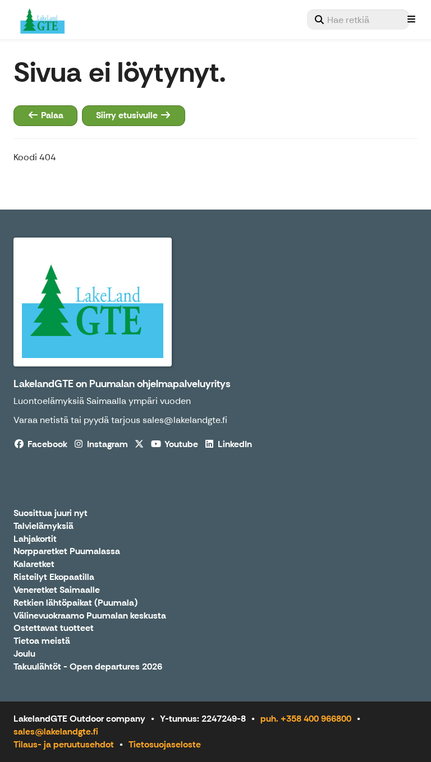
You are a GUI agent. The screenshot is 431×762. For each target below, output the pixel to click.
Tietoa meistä (41, 641)
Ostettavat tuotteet (53, 628)
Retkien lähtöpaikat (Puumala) (75, 603)
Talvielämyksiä (43, 526)
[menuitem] (358, 19)
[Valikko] (411, 19)
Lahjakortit (35, 539)
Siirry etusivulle (128, 115)
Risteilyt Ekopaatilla (53, 577)
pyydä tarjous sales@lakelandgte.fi (155, 420)
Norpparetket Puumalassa (66, 551)
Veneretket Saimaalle (56, 590)
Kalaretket (33, 564)
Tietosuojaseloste (165, 744)
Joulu (24, 654)
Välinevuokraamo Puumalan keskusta (89, 616)
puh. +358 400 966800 (305, 718)
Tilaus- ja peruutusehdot (63, 744)
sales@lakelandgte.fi (55, 731)
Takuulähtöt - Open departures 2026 (87, 667)
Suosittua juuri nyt (50, 513)
